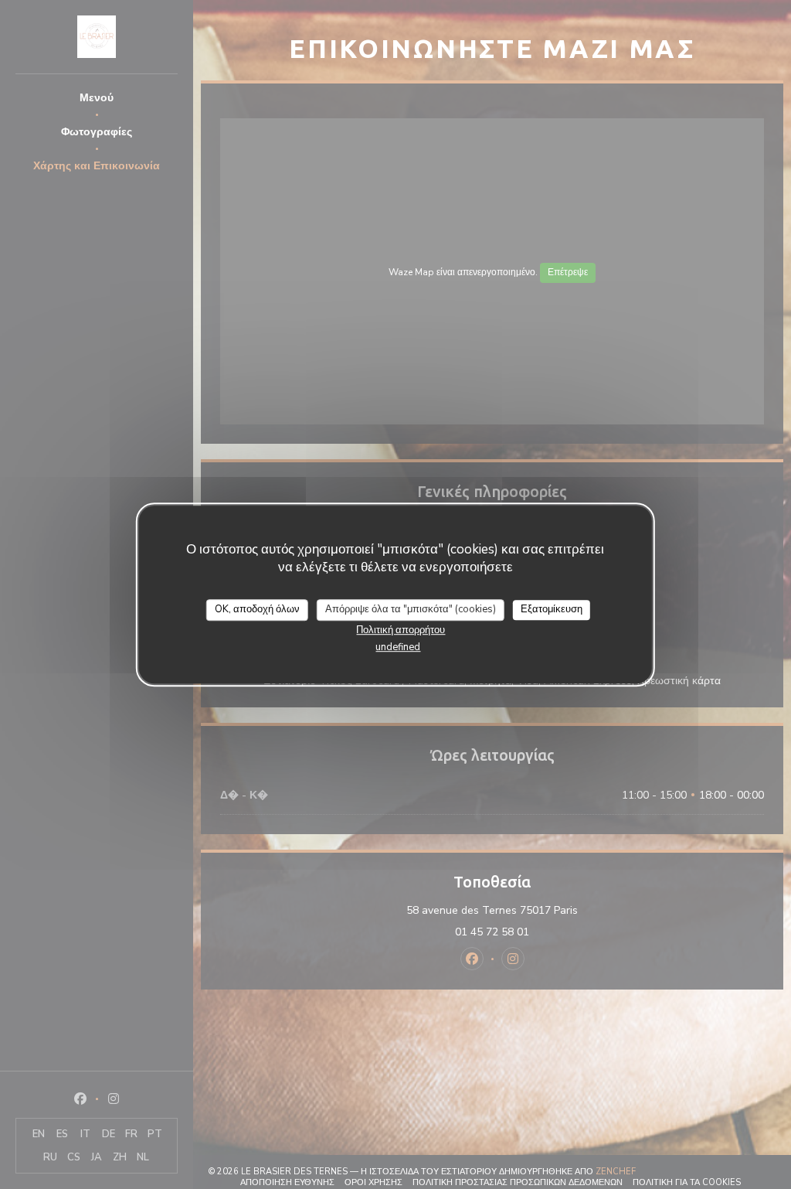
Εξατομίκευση (551, 609)
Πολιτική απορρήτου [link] (400, 630)
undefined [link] (397, 647)
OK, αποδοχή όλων (257, 609)
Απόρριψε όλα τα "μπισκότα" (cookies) (410, 609)
